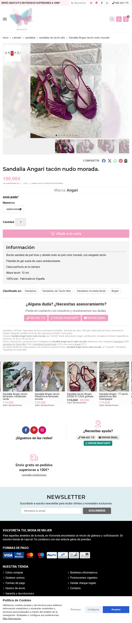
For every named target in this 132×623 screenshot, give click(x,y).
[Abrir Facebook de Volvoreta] (102, 3)
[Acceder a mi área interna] (119, 19)
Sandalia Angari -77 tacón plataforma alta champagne (113, 397)
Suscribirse (97, 510)
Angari (78, 344)
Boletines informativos (83, 572)
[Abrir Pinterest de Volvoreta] (96, 3)
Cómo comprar (14, 572)
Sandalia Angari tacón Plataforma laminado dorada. (47, 397)
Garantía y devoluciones (20, 593)
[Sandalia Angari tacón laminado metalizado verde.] (18, 376)
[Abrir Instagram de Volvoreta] (91, 3)
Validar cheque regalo (83, 583)
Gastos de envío (15, 588)
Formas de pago (15, 583)
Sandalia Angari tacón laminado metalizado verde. (15, 397)
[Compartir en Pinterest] (121, 161)
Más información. (12, 618)
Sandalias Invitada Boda (44, 344)
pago (29, 183)
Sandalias (118, 341)
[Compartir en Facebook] (104, 161)
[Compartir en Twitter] (110, 161)
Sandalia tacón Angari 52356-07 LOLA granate (80, 395)
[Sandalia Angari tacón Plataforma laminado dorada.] (50, 376)
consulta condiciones (34, 475)
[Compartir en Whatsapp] (115, 161)
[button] (56, 135)
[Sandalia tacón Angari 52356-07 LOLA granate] (82, 376)
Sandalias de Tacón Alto (14, 344)
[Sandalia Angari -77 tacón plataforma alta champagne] (114, 376)
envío (21, 183)
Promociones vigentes (83, 577)
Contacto (75, 588)
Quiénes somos (15, 577)
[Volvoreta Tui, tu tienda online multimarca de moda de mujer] (22, 19)
